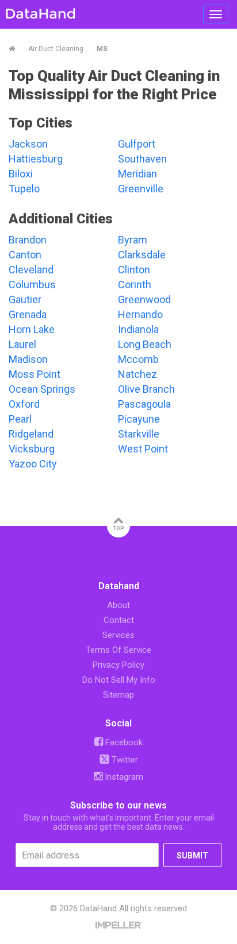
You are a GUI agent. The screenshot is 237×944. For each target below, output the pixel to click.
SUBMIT (192, 855)
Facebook (123, 742)
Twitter (123, 760)
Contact (119, 620)
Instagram (122, 777)
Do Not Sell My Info (118, 680)
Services (118, 635)
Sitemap (118, 695)
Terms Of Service (118, 650)
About (118, 605)
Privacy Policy (118, 665)
